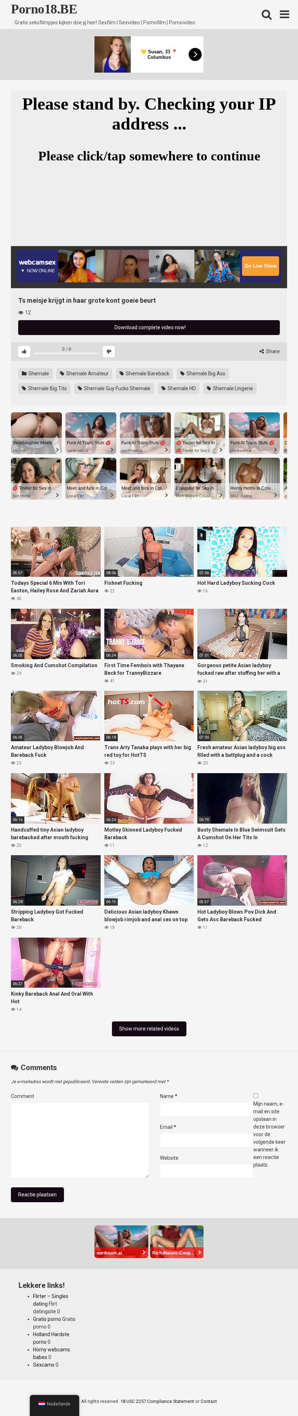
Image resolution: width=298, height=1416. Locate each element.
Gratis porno (47, 1319)
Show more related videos (149, 1029)
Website (169, 1158)
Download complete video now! (149, 327)
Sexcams (44, 1365)
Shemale (38, 373)
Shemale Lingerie (232, 388)
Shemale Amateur (87, 373)
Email (168, 1127)
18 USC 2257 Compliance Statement (157, 1401)
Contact (209, 1401)
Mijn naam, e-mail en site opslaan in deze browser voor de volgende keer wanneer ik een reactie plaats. (269, 1134)
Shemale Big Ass (205, 373)
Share (272, 351)
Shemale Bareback (147, 373)
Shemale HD (181, 388)
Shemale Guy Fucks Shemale (116, 388)
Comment (22, 1096)
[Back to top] (273, 1394)
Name (168, 1096)
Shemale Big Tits (47, 388)
